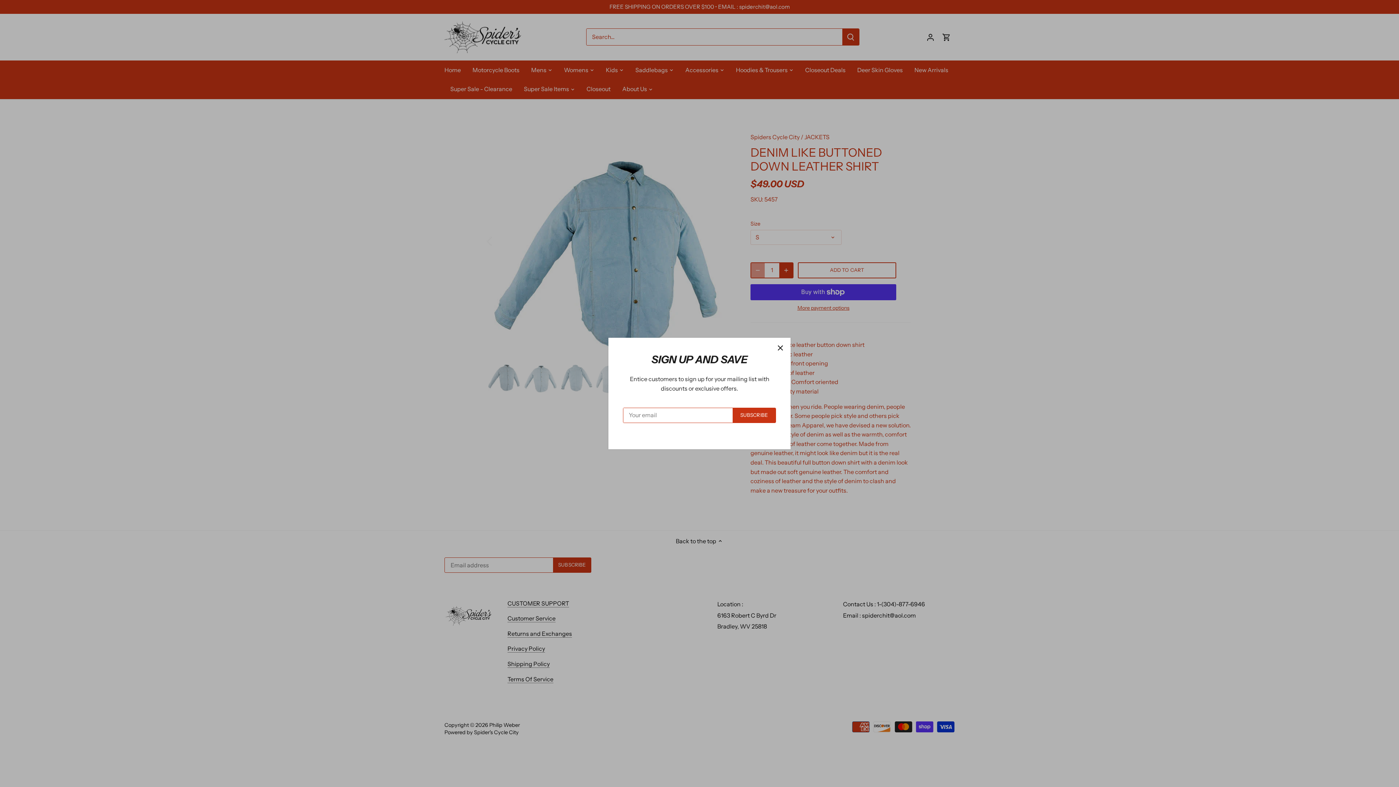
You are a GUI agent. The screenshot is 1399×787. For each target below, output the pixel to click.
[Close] (780, 348)
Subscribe (754, 415)
